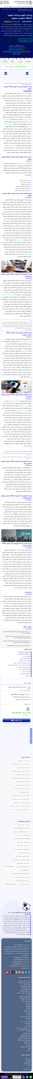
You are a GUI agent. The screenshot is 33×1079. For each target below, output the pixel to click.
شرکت (17, 550)
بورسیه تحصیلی (27, 984)
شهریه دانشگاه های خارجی (8, 295)
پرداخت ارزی (12, 145)
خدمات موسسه (14, 9)
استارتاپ (28, 1015)
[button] (16, 632)
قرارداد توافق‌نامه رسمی (24, 870)
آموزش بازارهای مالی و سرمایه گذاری (21, 860)
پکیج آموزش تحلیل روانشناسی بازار (21, 849)
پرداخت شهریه (23, 93)
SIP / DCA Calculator (9, 867)
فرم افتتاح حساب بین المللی (24, 1040)
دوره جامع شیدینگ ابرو (24, 884)
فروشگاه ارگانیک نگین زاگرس (22, 867)
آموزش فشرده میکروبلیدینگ (23, 863)
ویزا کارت (25, 410)
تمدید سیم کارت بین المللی (24, 1038)
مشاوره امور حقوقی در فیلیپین (22, 774)
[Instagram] (13, 972)
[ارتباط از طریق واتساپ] (30, 1077)
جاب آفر (28, 1025)
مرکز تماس (25, 6)
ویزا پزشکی (27, 1005)
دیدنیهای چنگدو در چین (25, 658)
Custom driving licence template (21, 839)
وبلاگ (29, 1048)
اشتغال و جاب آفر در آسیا (23, 835)
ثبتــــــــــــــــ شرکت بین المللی (24, 981)
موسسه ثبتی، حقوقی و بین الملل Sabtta (25, 9)
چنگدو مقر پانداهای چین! (25, 660)
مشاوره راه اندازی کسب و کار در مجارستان (20, 806)
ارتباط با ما (28, 1045)
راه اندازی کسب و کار (25, 1021)
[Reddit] (19, 972)
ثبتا (22, 24)
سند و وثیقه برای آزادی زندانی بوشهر (21, 832)
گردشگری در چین (27, 656)
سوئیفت (29, 322)
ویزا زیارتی (28, 1013)
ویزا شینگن (27, 1006)
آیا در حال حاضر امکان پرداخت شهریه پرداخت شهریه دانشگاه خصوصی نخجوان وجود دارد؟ (17, 637)
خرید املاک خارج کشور (25, 991)
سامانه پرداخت (27, 1043)
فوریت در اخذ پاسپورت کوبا (23, 781)
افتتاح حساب (25, 351)
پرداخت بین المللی (23, 406)
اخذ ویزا (28, 994)
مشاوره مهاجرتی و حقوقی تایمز (22, 856)
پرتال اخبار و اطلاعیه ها (25, 1047)
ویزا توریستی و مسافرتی (25, 996)
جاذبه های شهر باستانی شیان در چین (22, 663)
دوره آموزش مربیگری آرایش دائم (22, 880)
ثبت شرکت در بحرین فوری (23, 760)
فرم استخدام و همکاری (25, 1037)
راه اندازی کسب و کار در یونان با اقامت (20, 764)
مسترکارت (19, 410)
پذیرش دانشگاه (26, 1011)
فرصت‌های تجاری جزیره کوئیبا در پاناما (20, 809)
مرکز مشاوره (30, 6)
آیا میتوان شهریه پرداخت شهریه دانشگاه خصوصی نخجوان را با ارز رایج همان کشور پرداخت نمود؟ (16, 641)
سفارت (28, 1020)
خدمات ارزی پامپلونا (24, 792)
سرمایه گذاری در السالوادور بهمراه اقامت (20, 795)
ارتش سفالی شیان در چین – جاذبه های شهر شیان (19, 665)
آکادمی (29, 1032)
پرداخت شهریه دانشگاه (7, 9)
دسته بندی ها (27, 1069)
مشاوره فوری (4, 1077)
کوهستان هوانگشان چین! (25, 669)
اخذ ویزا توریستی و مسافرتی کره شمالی (20, 771)
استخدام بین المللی (26, 988)
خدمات (6, 6)
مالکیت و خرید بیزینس (25, 1016)
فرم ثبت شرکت (26, 1042)
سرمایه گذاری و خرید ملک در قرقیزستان (20, 799)
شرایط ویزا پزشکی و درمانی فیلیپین (21, 802)
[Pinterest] (10, 972)
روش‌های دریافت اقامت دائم (22, 877)
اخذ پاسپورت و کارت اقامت (24, 983)
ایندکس (28, 1050)
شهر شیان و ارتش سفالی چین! (24, 667)
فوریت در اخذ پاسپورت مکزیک (22, 785)
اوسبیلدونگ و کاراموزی (25, 1030)
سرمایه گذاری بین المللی (24, 998)
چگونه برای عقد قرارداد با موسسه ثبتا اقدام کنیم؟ (18, 645)
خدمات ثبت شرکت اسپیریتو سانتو (21, 788)
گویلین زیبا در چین (26, 671)
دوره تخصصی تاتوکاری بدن (23, 853)
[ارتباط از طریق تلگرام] (27, 1077)
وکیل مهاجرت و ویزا (26, 1001)
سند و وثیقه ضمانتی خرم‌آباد (23, 846)
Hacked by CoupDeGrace (24, 652)
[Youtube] (7, 972)
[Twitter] (16, 972)
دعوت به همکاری (12, 6)
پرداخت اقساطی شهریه (25, 341)
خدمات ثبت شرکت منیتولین (22, 767)
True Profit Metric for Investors (21, 828)
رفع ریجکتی (27, 1018)
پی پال (12, 479)
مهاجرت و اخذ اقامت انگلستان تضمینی (20, 778)
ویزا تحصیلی (27, 1010)
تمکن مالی (28, 1003)
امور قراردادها (19, 6)
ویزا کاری (28, 1008)
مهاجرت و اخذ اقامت (25, 1000)
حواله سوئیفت (27, 254)
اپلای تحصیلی (27, 1023)
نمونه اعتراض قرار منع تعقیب (22, 842)
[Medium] (22, 972)
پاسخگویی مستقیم (16, 1077)
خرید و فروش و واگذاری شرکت (23, 1028)
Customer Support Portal (10, 884)
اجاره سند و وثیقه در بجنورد (23, 825)
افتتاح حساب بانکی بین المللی (23, 993)
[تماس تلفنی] (23, 1077)
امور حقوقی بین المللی (25, 989)
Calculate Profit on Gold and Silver (21, 874)
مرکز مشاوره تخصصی (25, 1035)
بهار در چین (28, 676)
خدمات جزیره (27, 1026)
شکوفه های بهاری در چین (25, 673)
